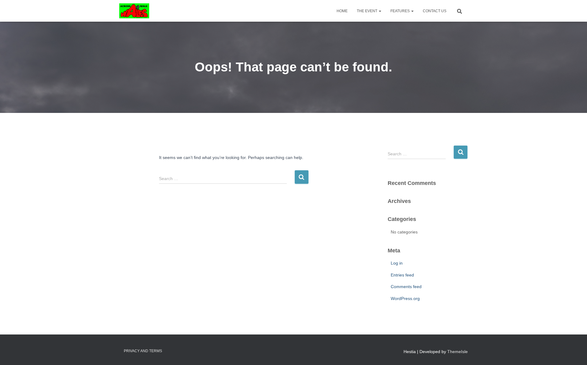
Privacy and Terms (143, 351)
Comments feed (406, 286)
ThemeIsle (457, 351)
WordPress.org (405, 298)
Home (342, 11)
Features (400, 11)
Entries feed (402, 275)
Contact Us (434, 11)
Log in (397, 263)
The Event (367, 11)
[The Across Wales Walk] (134, 11)
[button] (379, 11)
